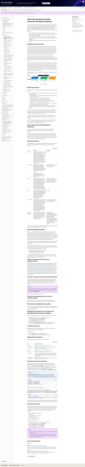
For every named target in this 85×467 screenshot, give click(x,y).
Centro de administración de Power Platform (42, 317)
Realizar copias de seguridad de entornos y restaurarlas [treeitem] (8, 56)
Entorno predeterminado (76, 23)
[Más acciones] (57, 16)
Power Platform (32, 16)
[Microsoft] (1, 7)
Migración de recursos (31, 73)
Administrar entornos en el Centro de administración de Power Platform (77, 26)
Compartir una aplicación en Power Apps (38, 113)
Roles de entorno (74, 19)
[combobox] (7, 17)
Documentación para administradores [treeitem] (5, 21)
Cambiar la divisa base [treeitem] (7, 81)
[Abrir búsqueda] (79, 8)
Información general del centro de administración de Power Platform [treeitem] (7, 24)
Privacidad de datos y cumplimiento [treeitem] (5, 128)
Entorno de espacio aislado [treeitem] (8, 67)
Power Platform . (53, 315)
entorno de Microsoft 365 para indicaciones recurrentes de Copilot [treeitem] (8, 74)
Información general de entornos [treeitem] (7, 38)
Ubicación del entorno (75, 27)
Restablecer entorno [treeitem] (7, 52)
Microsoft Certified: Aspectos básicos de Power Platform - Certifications (38, 451)
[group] (42, 397)
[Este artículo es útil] (72, 32)
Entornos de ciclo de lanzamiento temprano (77, 21)
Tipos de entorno (74, 22)
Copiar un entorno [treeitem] (6, 53)
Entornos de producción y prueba (77, 24)
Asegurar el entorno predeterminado (47, 301)
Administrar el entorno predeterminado (34, 301)
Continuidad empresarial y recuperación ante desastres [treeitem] (8, 59)
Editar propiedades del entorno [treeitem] (7, 61)
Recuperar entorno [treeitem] (7, 50)
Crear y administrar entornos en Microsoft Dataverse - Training (36, 445)
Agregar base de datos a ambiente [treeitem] (7, 47)
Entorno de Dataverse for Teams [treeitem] (7, 72)
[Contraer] (13, 15)
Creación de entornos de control (38, 206)
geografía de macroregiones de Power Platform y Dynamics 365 (44, 376)
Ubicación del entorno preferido (42, 348)
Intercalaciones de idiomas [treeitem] (8, 80)
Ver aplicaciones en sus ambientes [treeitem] (7, 78)
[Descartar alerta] (83, 1)
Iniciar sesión (82, 7)
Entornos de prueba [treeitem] (7, 69)
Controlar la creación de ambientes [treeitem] (7, 42)
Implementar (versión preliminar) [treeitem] (7, 32)
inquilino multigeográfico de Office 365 (37, 389)
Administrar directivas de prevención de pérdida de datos (39, 101)
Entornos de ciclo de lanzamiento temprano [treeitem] (8, 87)
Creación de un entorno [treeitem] (7, 40)
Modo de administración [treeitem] (7, 66)
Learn (28, 16)
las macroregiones (50, 53)
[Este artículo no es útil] (73, 32)
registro (51, 354)
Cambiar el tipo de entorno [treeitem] (8, 44)
